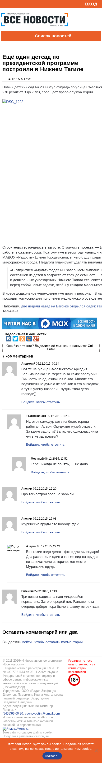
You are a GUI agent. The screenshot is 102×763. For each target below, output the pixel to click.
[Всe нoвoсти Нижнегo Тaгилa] (34, 30)
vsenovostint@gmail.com (42, 713)
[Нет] (96, 750)
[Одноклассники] (22, 338)
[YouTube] (13, 4)
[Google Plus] (36, 338)
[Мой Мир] (29, 338)
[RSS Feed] (5, 4)
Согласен (52, 756)
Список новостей (53, 36)
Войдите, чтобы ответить (40, 402)
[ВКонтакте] (8, 338)
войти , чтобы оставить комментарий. (52, 642)
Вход (91, 4)
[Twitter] (15, 338)
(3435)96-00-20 (13, 713)
